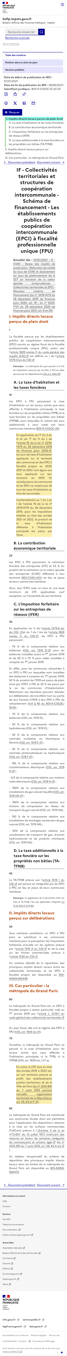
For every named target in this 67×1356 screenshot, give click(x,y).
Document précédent (21, 162)
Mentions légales (39, 1335)
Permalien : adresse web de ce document (24, 94)
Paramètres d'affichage (43, 1341)
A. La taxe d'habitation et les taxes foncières (36, 123)
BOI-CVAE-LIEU (31, 578)
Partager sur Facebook (6, 103)
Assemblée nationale (12, 1247)
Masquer (14, 112)
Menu (62, 4)
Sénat (5, 1284)
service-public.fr (32, 1319)
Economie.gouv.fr (11, 1273)
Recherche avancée (17, 38)
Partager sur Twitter (15, 103)
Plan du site (54, 1335)
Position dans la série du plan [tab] (21, 62)
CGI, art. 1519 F (19, 757)
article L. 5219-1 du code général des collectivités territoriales (36, 1015)
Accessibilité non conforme (16, 1335)
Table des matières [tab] (15, 55)
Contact (6, 1206)
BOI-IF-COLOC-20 (47, 428)
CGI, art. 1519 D (35, 650)
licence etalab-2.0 (11, 1351)
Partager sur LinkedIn (24, 103)
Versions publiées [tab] (14, 70)
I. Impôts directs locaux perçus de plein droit (34, 119)
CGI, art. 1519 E (29, 742)
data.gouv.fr (36, 1326)
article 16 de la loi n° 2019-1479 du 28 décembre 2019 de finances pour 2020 (34, 447)
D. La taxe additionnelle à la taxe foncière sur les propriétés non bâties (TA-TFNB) (36, 142)
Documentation (10, 1229)
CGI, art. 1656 (50, 374)
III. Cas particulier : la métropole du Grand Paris (34, 158)
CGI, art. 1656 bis (26, 1032)
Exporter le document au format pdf (6, 94)
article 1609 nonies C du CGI (36, 634)
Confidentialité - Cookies (15, 1341)
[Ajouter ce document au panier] (15, 94)
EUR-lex (6, 1268)
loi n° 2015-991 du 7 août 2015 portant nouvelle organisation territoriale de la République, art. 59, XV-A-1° (34, 1094)
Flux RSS (6, 1219)
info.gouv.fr (9, 1319)
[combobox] (21, 32)
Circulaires (8, 1258)
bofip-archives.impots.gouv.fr (16, 1234)
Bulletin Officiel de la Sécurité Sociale (20, 1253)
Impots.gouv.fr (9, 1279)
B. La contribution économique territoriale (35, 127)
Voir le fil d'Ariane (11, 44)
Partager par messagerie (33, 103)
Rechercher (41, 32)
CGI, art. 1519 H (41, 781)
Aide (5, 1201)
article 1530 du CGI (22, 956)
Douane (6, 1263)
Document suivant (49, 162)
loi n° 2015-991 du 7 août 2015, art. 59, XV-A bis (36, 1144)
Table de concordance (13, 1224)
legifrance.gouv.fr (13, 1326)
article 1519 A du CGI (30, 949)
